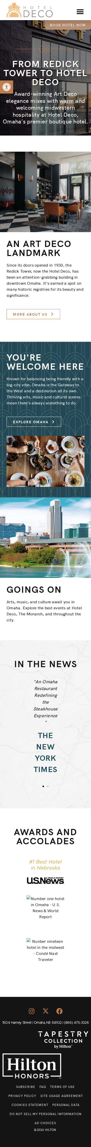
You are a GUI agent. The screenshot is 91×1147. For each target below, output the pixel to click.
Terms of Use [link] (62, 1086)
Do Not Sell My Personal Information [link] (46, 1114)
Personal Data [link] (66, 1104)
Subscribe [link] (25, 1086)
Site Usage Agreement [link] (61, 1095)
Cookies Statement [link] (30, 1104)
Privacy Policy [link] (22, 1095)
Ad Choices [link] (45, 1123)
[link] (6, 87)
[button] (80, 12)
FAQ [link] (42, 1086)
